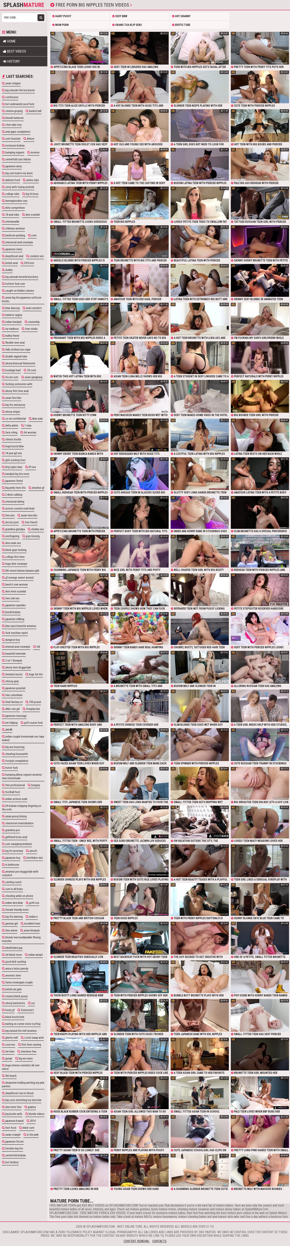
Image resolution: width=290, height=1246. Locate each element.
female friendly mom (17, 909)
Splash (23, 5)
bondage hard (13, 370)
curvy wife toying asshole (19, 187)
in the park (32, 1134)
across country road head (19, 508)
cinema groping (14, 111)
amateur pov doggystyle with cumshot (20, 873)
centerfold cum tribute (18, 159)
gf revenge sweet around (19, 577)
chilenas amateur (15, 228)
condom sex (36, 256)
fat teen (9, 1051)
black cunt (28, 1127)
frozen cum (11, 377)
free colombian (13, 695)
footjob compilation (16, 761)
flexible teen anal (15, 342)
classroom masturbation (19, 823)
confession (11, 97)
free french (30, 522)
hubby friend (12, 335)
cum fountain (13, 138)
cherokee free (28, 1051)
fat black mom (13, 955)
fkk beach (11, 1076)
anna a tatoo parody (16, 968)
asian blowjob (31, 930)
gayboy (31, 1107)
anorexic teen (13, 975)
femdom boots (13, 674)
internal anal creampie (17, 646)
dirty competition (15, 208)
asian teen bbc (28, 515)
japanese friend (14, 481)
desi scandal (32, 214)
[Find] (40, 17)
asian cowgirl (13, 1134)
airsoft (33, 851)
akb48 (8, 729)
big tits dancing (14, 916)
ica (33, 1003)
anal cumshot (33, 308)
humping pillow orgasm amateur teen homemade (22, 776)
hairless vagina (13, 315)
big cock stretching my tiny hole (23, 1100)
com (33, 235)
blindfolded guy (13, 948)
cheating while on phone (19, 896)
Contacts (159, 1241)
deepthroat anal (14, 256)
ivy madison (12, 329)
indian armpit (35, 955)
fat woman (29, 432)
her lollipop (11, 722)
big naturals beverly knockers (21, 277)
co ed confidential (15, 418)
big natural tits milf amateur (21, 1031)
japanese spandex (15, 605)
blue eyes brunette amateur (20, 626)
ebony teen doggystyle (18, 667)
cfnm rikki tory (13, 125)
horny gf (10, 1010)
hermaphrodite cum (16, 201)
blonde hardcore (14, 118)
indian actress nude (16, 799)
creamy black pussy (16, 996)
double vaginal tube (16, 356)
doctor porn (12, 522)
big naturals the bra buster (20, 90)
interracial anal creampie (19, 242)
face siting (11, 432)
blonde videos (36, 1114)
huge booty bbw (14, 446)
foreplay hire (32, 709)
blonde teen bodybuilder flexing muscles (21, 939)
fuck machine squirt (16, 633)
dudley (9, 270)
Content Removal (137, 1241)
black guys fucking (15, 550)
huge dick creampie (16, 564)
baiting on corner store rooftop (23, 1024)
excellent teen (31, 923)
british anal (11, 263)
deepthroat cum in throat (19, 1093)
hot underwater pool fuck (19, 104)
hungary (35, 785)
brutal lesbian (13, 612)
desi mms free (13, 1107)
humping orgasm (14, 152)
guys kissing (32, 536)
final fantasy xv (14, 702)
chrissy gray (12, 681)
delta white (11, 425)
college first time (15, 557)
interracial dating (14, 501)
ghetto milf (11, 1037)
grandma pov (12, 830)
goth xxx (34, 903)
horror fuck (11, 768)
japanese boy (12, 858)
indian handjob (13, 322)
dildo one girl (12, 709)
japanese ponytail (15, 688)
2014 (32, 1121)
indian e (33, 916)
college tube (12, 194)
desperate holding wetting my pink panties (23, 1084)
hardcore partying (15, 235)
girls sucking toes (15, 460)
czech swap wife (34, 1037)
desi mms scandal (15, 591)
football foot (12, 792)
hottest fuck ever (15, 284)
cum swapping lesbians (18, 844)
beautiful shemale (15, 653)
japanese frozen (14, 1141)
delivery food (12, 180)
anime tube (32, 180)
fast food (10, 1127)
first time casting (31, 1044)
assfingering (12, 536)
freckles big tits (14, 1148)
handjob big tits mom (17, 474)
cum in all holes (14, 889)
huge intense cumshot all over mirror (20, 1067)
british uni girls (13, 989)
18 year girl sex (13, 453)
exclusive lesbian (15, 145)
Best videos (16, 51)
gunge (8, 1058)
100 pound (34, 702)
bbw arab (37, 418)
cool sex (10, 1044)
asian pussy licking (16, 816)
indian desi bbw (14, 903)
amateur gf (37, 488)
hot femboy (12, 1162)
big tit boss (31, 194)
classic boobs (13, 439)
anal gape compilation (17, 131)
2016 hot (28, 263)
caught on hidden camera (19, 290)
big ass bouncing (14, 747)
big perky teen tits (15, 488)
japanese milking (14, 619)
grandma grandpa (15, 529)
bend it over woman (16, 584)
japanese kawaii (14, 1121)
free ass (10, 515)
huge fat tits (35, 674)
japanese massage (16, 716)
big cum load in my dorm (19, 173)
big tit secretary (14, 851)
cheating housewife (16, 754)
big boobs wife (13, 1114)
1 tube (28, 425)
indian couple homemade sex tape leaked (23, 738)
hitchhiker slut (34, 858)
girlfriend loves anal (16, 837)
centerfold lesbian (15, 1155)
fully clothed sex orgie (17, 349)
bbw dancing (12, 308)
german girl (11, 923)
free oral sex (12, 598)
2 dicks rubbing (13, 494)
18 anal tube (12, 214)
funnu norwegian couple (19, 982)
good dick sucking (15, 961)
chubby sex (37, 529)
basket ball (34, 111)
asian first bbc (13, 398)
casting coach (13, 882)
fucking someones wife (18, 384)
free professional (15, 785)
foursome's (27, 1010)
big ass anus (25, 1058)
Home (11, 41)
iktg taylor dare (13, 467)
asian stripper (13, 83)
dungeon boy (12, 640)
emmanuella (12, 221)
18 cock (31, 370)
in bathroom (12, 864)
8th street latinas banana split (22, 570)
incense (34, 152)
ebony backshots (15, 1003)
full (38, 646)
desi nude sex (13, 543)
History (13, 61)
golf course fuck (33, 722)
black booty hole (14, 1017)
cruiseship (33, 322)
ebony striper (12, 411)
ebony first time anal (17, 391)
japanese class (13, 249)
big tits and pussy (15, 405)
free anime (11, 930)
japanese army (13, 166)
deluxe (30, 138)
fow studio (31, 329)
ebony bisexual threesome (20, 363)
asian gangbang (33, 377)
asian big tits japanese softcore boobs (21, 299)
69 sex (32, 467)
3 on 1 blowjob (13, 660)
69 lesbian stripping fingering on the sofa (21, 807)
